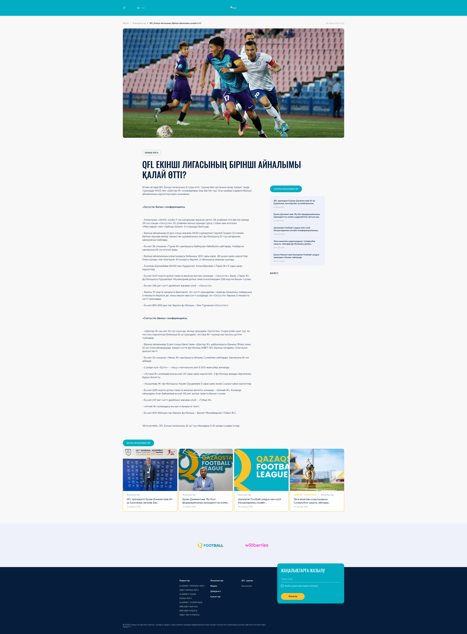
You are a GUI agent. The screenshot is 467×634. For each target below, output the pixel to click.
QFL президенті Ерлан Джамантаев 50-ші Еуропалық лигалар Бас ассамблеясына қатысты (294, 202)
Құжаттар (215, 596)
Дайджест (215, 591)
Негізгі (126, 23)
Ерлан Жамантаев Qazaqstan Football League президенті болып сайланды (296, 256)
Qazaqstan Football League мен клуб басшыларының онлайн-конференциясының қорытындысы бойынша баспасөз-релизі (296, 229)
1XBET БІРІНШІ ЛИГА (189, 590)
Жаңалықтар (139, 23)
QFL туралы (247, 580)
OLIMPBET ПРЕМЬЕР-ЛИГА (192, 586)
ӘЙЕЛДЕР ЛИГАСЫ (188, 606)
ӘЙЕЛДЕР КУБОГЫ (188, 611)
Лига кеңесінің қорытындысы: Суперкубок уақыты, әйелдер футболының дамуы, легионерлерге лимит (294, 242)
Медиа (213, 586)
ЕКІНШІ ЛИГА (185, 598)
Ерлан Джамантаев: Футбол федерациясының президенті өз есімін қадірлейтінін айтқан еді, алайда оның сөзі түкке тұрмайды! (297, 215)
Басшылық (246, 586)
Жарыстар (184, 580)
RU (143, 8)
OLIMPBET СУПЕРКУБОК (190, 602)
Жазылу (292, 596)
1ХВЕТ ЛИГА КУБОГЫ (189, 615)
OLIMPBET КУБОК (187, 594)
